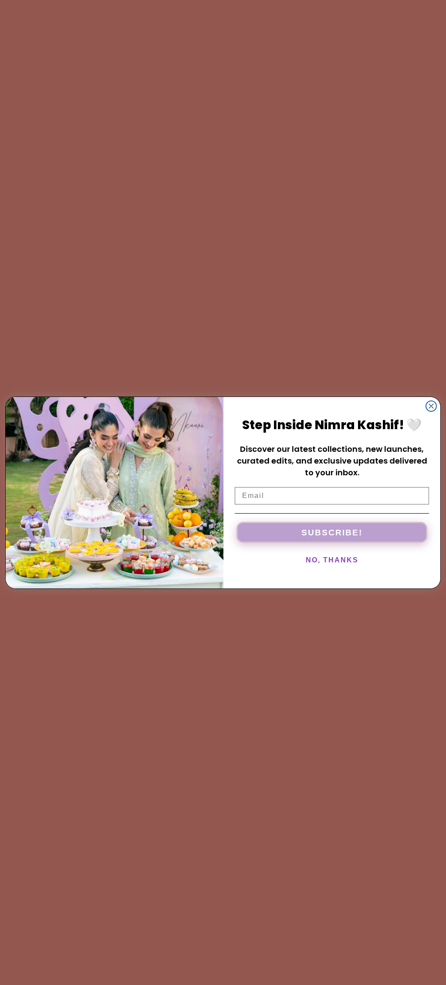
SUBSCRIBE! (331, 532)
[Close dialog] (431, 406)
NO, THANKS (332, 560)
